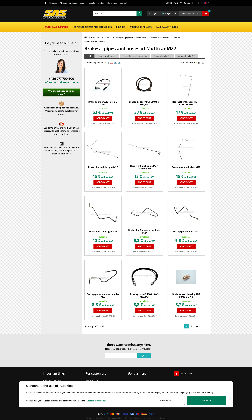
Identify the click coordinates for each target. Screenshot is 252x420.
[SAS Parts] (55, 14)
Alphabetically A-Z (162, 56)
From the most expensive (135, 56)
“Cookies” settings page (97, 401)
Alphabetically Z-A (186, 56)
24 (115, 62)
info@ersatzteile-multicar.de (61, 82)
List (203, 63)
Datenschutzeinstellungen (155, 418)
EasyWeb (99, 418)
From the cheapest (107, 56)
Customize (165, 400)
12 (111, 62)
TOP (89, 56)
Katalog (199, 63)
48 (119, 62)
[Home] (45, 3)
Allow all (206, 400)
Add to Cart (103, 118)
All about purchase (53, 380)
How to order (93, 380)
